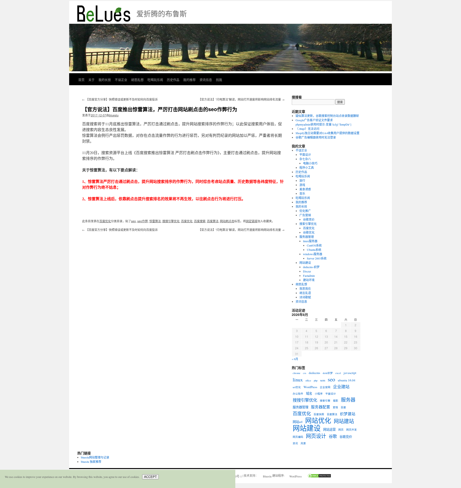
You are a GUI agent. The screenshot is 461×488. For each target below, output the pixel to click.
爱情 (335, 407)
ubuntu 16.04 (346, 380)
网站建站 (344, 421)
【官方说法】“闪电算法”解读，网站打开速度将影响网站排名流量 (241, 99)
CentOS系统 (314, 245)
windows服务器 (312, 254)
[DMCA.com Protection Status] (317, 476)
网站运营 (329, 429)
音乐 (302, 193)
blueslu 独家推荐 (91, 462)
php (315, 380)
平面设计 (305, 155)
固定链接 (251, 221)
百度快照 (319, 414)
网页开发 (351, 429)
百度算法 (212, 221)
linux (298, 380)
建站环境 (309, 280)
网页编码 (298, 437)
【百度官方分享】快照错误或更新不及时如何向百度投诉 (120, 99)
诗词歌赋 (305, 297)
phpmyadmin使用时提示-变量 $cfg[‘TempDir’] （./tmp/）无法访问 (323, 126)
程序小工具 (306, 167)
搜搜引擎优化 (171, 221)
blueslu (114, 115)
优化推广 (305, 211)
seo (133, 221)
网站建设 (305, 263)
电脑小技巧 (310, 163)
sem (322, 380)
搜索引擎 (325, 400)
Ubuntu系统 (314, 250)
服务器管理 (306, 237)
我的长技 (104, 79)
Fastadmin (309, 275)
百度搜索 (200, 221)
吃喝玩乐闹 (155, 79)
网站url (298, 422)
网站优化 (318, 420)
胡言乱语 (305, 293)
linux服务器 (310, 241)
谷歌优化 (309, 232)
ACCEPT (150, 477)
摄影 (335, 400)
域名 (309, 393)
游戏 (302, 185)
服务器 (348, 400)
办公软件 (298, 393)
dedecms (314, 373)
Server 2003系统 (317, 258)
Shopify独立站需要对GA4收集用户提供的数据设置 (327, 133)
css (304, 373)
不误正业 (121, 79)
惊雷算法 (155, 221)
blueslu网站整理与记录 (95, 457)
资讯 (295, 443)
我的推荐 (189, 79)
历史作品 (173, 79)
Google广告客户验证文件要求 (314, 120)
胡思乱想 (137, 79)
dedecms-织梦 (311, 267)
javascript (350, 373)
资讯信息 (206, 79)
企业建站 (341, 387)
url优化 (297, 387)
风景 (303, 443)
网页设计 (316, 436)
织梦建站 (347, 414)
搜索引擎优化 (308, 224)
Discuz (307, 271)
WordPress (310, 387)
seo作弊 (142, 221)
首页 (81, 79)
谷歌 (333, 436)
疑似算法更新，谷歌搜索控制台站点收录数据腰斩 (327, 116)
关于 (91, 79)
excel (338, 373)
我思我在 (305, 288)
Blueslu (267, 476)
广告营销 (305, 215)
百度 (343, 407)
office (308, 380)
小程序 (319, 393)
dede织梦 (328, 373)
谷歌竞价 (309, 219)
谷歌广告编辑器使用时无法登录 (316, 137)
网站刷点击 (227, 221)
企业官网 (325, 387)
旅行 (302, 180)
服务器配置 (320, 407)
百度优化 (105, 221)
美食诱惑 (305, 189)
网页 (341, 429)
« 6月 (295, 359)
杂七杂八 (305, 159)
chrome (296, 373)
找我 (219, 79)
